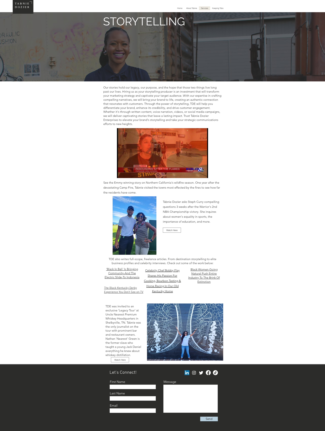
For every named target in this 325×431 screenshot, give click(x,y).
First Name (117, 381)
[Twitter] (201, 372)
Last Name (117, 393)
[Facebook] (208, 372)
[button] (205, 175)
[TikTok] (215, 372)
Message (170, 381)
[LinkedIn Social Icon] (186, 372)
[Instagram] (194, 372)
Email (114, 405)
